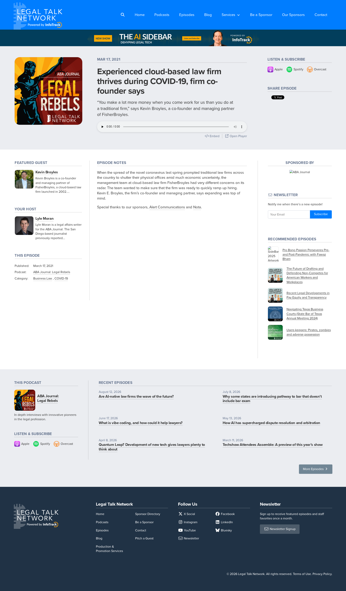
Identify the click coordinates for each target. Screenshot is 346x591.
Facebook (227, 514)
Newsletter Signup (282, 529)
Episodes (186, 14)
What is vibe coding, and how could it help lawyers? (141, 422)
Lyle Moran (44, 218)
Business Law (42, 278)
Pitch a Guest (144, 538)
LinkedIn (226, 522)
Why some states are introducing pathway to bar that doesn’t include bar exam (272, 399)
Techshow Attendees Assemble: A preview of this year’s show (273, 444)
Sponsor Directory (147, 514)
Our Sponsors (293, 14)
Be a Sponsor (261, 14)
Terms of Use (302, 574)
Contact (321, 14)
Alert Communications (167, 207)
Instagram (190, 522)
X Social (189, 514)
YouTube (189, 530)
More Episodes (313, 469)
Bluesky (226, 530)
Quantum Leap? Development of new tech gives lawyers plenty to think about (152, 447)
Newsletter (191, 538)
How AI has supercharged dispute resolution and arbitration (271, 422)
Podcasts (161, 14)
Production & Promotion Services (109, 548)
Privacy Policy (322, 574)
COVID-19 (61, 278)
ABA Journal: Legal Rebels (51, 272)
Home (140, 14)
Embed (214, 136)
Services (228, 14)
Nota (197, 207)
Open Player (238, 136)
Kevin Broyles (46, 172)
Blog (208, 14)
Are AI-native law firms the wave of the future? (136, 396)
